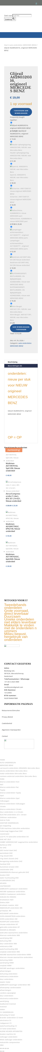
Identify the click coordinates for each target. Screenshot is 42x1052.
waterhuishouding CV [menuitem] (8, 1026)
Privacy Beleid (7, 717)
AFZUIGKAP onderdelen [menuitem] (9, 913)
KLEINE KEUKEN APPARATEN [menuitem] (11, 1031)
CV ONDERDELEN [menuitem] (6, 1012)
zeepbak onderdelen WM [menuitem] (10, 952)
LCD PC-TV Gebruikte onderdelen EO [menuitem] (14, 837)
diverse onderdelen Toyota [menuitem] (10, 793)
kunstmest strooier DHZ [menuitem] (9, 867)
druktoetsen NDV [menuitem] (7, 900)
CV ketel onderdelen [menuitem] (8, 1029)
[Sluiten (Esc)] (8, 1048)
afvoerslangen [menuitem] (5, 971)
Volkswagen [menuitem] (4, 801)
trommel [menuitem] (3, 1007)
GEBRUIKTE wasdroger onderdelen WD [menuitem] (15, 985)
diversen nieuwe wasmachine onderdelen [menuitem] (16, 957)
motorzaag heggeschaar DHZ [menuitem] (11, 831)
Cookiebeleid (7, 723)
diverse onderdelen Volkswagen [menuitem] (12, 804)
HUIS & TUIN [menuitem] (5, 820)
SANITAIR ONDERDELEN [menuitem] (9, 823)
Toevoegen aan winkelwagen (21, 112)
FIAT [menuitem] (1, 784)
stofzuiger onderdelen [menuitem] (8, 1037)
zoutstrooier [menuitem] (4, 834)
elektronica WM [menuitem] (6, 946)
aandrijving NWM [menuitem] (7, 963)
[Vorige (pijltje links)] (1, 1051)
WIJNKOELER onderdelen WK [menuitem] (11, 908)
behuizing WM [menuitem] (5, 941)
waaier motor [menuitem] (5, 982)
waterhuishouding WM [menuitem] (9, 949)
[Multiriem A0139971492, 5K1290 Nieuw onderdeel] (21, 260)
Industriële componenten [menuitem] (10, 1042)
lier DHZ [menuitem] (3, 848)
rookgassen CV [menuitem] (6, 1023)
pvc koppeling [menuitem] (5, 826)
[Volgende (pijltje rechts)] (3, 1051)
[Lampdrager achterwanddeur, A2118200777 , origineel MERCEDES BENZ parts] (21, 238)
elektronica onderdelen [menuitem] (9, 976)
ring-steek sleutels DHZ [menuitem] (9, 858)
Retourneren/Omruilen (11, 710)
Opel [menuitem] (2, 795)
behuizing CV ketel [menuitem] (7, 1015)
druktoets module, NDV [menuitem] (9, 905)
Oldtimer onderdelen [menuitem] (8, 817)
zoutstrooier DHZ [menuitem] (6, 869)
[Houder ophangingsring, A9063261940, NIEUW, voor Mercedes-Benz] (21, 150)
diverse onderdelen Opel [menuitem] (9, 798)
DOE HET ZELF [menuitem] (5, 839)
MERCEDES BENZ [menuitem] (6, 765)
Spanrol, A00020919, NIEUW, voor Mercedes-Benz (19, 177)
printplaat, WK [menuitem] (5, 911)
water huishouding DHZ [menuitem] (9, 878)
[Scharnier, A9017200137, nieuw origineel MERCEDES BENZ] (21, 194)
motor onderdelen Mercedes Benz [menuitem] (13, 773)
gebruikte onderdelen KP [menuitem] (10, 927)
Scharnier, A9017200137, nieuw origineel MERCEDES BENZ (20, 199)
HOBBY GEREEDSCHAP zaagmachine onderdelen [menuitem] (19, 842)
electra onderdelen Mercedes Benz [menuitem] (13, 771)
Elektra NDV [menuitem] (4, 902)
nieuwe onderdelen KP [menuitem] (9, 924)
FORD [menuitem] (2, 779)
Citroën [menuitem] (3, 806)
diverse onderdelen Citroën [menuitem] (10, 809)
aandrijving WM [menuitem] (6, 938)
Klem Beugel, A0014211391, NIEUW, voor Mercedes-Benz (21, 317)
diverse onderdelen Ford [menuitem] (9, 782)
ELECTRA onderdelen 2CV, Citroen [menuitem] (13, 815)
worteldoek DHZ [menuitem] (6, 853)
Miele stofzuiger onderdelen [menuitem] (11, 1040)
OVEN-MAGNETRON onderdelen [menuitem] (12, 916)
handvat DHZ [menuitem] (5, 864)
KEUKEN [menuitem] (3, 883)
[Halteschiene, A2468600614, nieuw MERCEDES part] (21, 216)
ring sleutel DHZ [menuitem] (6, 856)
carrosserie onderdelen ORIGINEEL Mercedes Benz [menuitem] (20, 768)
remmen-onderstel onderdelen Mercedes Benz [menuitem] (18, 776)
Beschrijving (12, 362)
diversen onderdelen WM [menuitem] (10, 935)
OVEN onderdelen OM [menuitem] (8, 919)
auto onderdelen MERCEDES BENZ (22, 45)
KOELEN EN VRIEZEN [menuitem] (8, 897)
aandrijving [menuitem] (4, 1001)
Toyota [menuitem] (2, 790)
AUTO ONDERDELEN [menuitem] (8, 762)
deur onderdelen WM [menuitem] (8, 944)
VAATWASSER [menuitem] (5, 886)
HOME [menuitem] (2, 760)
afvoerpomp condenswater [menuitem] (10, 987)
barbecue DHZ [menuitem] (5, 845)
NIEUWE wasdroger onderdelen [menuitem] (12, 968)
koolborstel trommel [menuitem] (8, 1004)
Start (6, 45)
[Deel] (6, 1048)
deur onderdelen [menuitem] (6, 979)
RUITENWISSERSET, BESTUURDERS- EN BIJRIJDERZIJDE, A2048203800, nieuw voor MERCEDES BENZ (20, 292)
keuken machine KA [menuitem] (8, 1034)
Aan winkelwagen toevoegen (21, 328)
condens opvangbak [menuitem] (8, 993)
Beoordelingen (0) (15, 366)
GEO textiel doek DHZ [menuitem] (8, 850)
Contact (5, 736)
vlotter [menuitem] (2, 1009)
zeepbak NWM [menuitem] (5, 965)
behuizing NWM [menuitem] (6, 960)
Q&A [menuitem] (2, 1045)
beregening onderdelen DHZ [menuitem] (11, 861)
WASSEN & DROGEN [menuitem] (8, 930)
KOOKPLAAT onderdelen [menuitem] (9, 921)
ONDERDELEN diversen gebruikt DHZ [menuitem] (14, 872)
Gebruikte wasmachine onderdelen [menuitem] (14, 933)
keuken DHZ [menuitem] (5, 875)
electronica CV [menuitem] (5, 1020)
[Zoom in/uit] (1, 1048)
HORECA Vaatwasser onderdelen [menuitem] (13, 894)
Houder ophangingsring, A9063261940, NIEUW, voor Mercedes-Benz (20, 155)
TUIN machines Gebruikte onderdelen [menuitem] (15, 828)
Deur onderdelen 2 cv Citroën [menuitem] (11, 812)
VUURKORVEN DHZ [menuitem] (7, 880)
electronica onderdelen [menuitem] (9, 998)
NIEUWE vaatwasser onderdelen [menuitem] (12, 891)
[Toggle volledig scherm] (3, 1048)
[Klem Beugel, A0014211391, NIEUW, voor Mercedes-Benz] (21, 312)
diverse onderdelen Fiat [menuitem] (9, 787)
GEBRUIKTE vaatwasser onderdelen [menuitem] (14, 889)
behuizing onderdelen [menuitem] (8, 974)
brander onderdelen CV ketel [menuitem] (11, 1018)
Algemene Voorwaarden (11, 730)
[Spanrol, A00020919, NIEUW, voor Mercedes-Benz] (21, 172)
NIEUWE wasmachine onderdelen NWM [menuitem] (15, 954)
